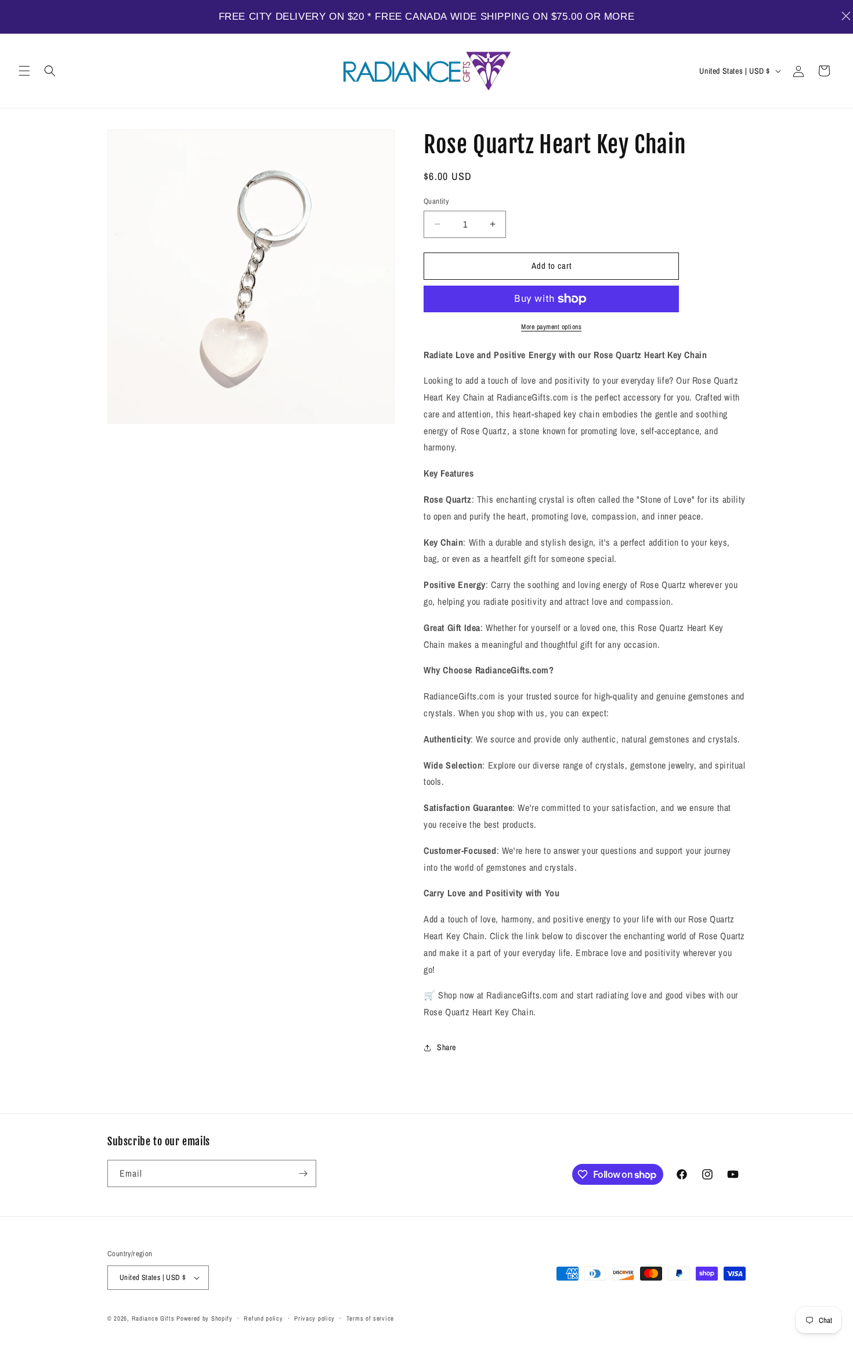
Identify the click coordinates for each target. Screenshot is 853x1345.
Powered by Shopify (204, 1318)
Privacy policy (314, 1318)
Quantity (436, 201)
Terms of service (370, 1318)
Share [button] (446, 1047)
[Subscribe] (303, 1173)
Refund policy (263, 1318)
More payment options (551, 326)
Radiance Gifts (153, 1318)
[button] (24, 71)
